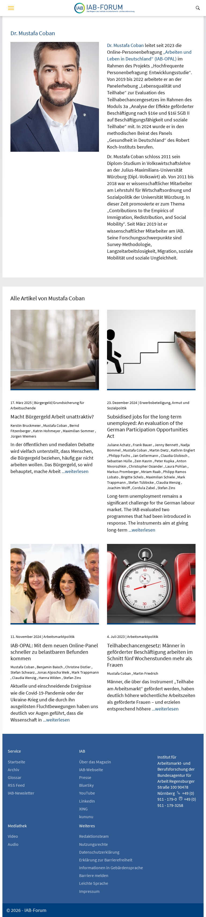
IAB (82, 751)
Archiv (13, 769)
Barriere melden (93, 875)
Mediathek (17, 825)
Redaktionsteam (94, 836)
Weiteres (87, 825)
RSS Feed (16, 785)
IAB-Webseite (91, 769)
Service (14, 751)
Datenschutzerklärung (99, 852)
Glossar (14, 777)
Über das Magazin (95, 761)
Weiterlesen (55, 331)
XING (83, 808)
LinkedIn (87, 801)
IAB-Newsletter (21, 793)
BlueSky (86, 785)
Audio (13, 844)
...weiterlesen (75, 471)
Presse (85, 777)
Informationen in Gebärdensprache (111, 867)
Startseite (16, 761)
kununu (86, 816)
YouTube (87, 793)
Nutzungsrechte (93, 844)
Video (13, 836)
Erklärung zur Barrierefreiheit (105, 859)
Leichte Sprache (93, 883)
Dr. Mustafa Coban (125, 45)
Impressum (89, 891)
